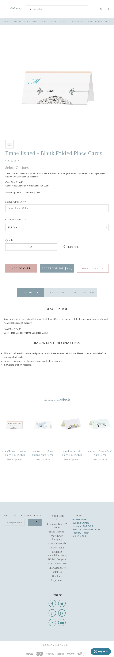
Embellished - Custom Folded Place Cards (14, 453)
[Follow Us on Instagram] (62, 613)
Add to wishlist (92, 268)
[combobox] (57, 208)
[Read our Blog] (52, 622)
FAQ (57, 519)
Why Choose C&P (57, 563)
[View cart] (107, 8)
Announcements (57, 543)
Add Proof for (57, 268)
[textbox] (57, 208)
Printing (17, 21)
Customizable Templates (41, 21)
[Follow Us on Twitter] (62, 603)
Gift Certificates (57, 567)
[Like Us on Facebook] (52, 603)
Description (30, 292)
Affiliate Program (57, 559)
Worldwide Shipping (57, 537)
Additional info (84, 292)
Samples (57, 571)
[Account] (101, 8)
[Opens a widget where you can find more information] (101, 652)
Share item (73, 246)
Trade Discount (57, 531)
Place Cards (66, 21)
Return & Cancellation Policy (57, 553)
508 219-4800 (79, 535)
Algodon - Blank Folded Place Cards (71, 453)
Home (7, 21)
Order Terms (57, 547)
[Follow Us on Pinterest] (52, 613)
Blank (80, 21)
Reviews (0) (57, 292)
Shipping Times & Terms (57, 525)
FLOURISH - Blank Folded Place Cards (42, 453)
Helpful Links (57, 515)
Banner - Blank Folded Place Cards (99, 453)
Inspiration (57, 580)
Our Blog (57, 576)
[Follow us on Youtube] (62, 622)
